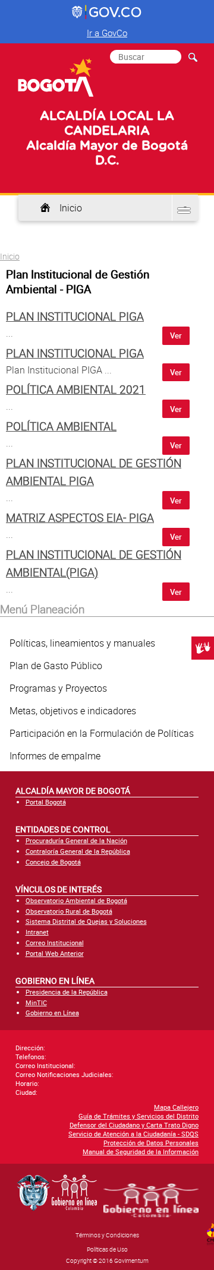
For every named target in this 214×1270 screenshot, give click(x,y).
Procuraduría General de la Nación (76, 840)
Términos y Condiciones (107, 1235)
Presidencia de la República (67, 991)
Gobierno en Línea (52, 1012)
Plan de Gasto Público (56, 665)
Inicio (70, 207)
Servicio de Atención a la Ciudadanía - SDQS (133, 1133)
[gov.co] (107, 12)
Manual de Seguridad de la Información (141, 1151)
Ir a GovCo (107, 33)
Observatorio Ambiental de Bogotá (76, 900)
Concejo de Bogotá (53, 861)
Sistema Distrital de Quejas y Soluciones (86, 921)
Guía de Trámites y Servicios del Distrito (138, 1115)
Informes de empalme (55, 755)
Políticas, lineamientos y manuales (82, 643)
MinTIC (36, 1002)
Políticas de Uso (107, 1249)
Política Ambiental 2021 (76, 389)
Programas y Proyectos (58, 688)
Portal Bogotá (46, 801)
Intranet (37, 931)
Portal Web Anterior (55, 953)
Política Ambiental (61, 426)
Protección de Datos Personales (151, 1142)
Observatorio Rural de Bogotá (69, 911)
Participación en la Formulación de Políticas (102, 733)
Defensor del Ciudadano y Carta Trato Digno (134, 1124)
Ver (176, 335)
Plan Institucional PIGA (75, 316)
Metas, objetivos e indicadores (73, 710)
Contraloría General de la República (78, 851)
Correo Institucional (55, 942)
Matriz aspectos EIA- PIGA (80, 517)
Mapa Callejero (176, 1107)
